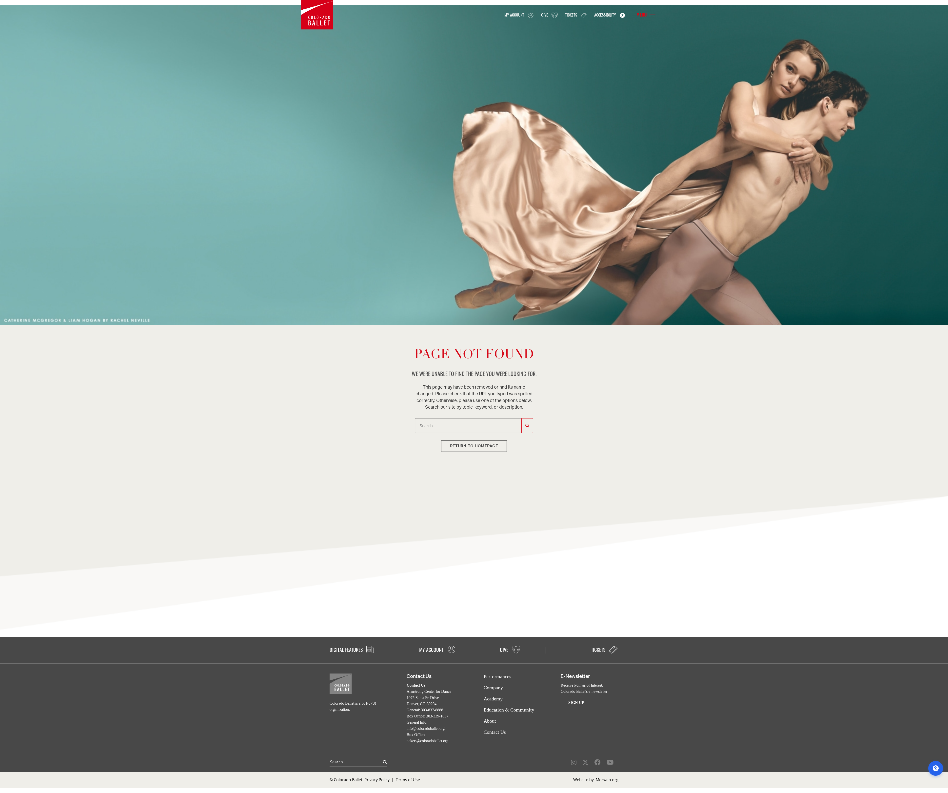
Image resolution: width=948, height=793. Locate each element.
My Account (514, 15)
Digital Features (347, 649)
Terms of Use (408, 779)
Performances (497, 676)
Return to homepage (474, 446)
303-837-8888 (432, 710)
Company (493, 687)
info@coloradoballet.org (426, 728)
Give (545, 15)
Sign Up (576, 702)
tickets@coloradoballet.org (427, 741)
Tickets (571, 15)
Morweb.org (607, 779)
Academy (493, 698)
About (490, 721)
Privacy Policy (377, 779)
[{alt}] (317, 14)
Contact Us (495, 732)
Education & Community (509, 710)
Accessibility (605, 15)
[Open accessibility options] (935, 768)
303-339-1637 (437, 716)
